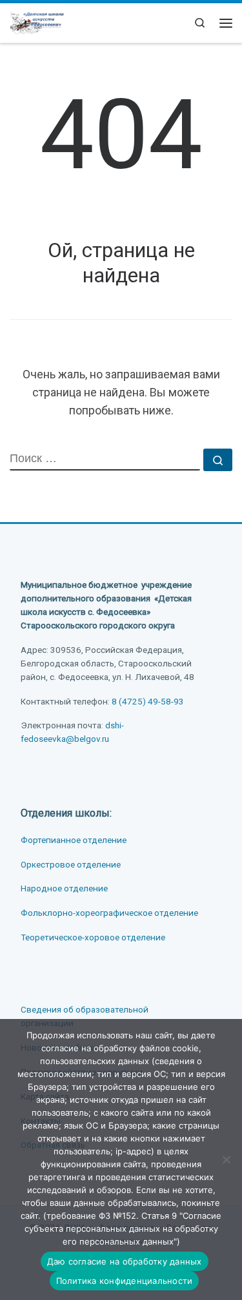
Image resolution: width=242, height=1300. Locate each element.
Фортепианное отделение (73, 840)
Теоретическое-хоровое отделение (93, 937)
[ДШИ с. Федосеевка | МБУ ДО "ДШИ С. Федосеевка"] (37, 21)
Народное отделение (64, 888)
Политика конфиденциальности (124, 1281)
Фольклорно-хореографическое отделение (109, 912)
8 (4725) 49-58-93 (148, 701)
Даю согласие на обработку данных (124, 1261)
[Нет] (225, 1159)
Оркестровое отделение (71, 864)
